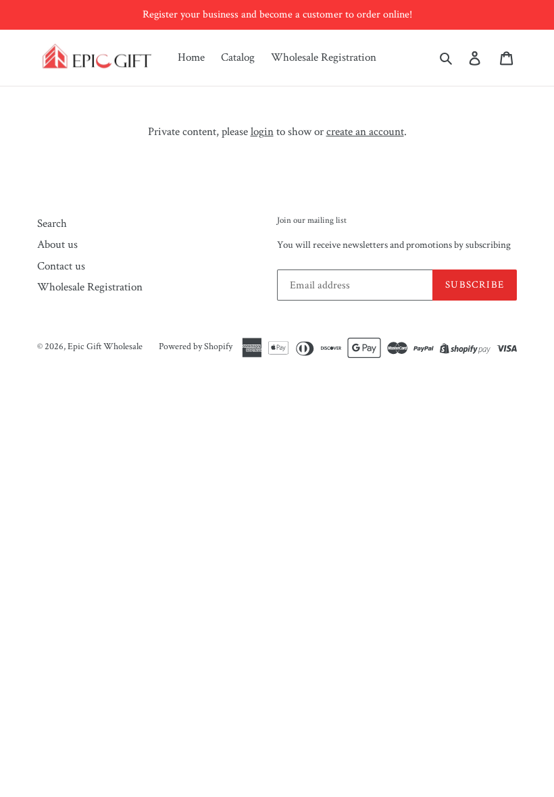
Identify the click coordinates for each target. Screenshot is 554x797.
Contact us (61, 266)
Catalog (238, 57)
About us (57, 244)
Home (191, 57)
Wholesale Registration (323, 57)
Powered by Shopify (195, 346)
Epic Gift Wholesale (105, 346)
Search (52, 223)
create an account (365, 131)
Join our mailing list (312, 220)
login (262, 131)
